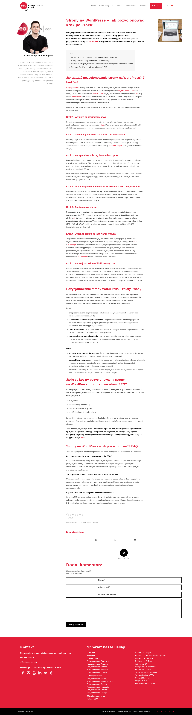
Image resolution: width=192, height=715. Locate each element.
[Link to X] (169, 711)
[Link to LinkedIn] (165, 711)
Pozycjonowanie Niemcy (97, 679)
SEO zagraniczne (94, 676)
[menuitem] (94, 6)
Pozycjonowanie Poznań (97, 667)
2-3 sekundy (83, 257)
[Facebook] (22, 673)
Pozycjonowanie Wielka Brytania (100, 681)
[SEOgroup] (31, 6)
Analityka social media (144, 669)
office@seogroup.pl (29, 662)
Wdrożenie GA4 (141, 664)
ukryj (71, 53)
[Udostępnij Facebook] (76, 540)
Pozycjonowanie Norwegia (98, 690)
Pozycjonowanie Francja (97, 693)
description (76, 97)
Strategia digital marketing (146, 672)
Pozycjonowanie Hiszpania (98, 687)
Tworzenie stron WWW (144, 675)
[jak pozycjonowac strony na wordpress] (170, 30)
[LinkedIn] (39, 673)
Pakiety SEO (92, 699)
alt (74, 218)
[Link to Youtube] (161, 711)
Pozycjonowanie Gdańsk (97, 672)
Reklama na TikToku (143, 661)
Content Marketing (142, 678)
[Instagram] (28, 673)
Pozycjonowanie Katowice (97, 669)
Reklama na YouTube (144, 658)
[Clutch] (51, 673)
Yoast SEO (129, 91)
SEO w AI (91, 653)
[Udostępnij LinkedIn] (115, 540)
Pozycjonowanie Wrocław (97, 664)
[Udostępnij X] (96, 540)
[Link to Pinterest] (173, 711)
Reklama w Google (143, 653)
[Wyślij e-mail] (135, 540)
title (137, 94)
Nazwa (101, 580)
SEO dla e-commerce (96, 696)
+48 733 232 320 (27, 657)
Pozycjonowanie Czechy (97, 684)
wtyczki (121, 91)
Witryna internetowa (107, 594)
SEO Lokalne (92, 658)
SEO (102, 125)
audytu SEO (98, 94)
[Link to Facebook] (157, 711)
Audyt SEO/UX (141, 681)
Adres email (104, 587)
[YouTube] (34, 673)
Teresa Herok (92, 523)
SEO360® (91, 655)
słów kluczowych (115, 145)
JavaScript (71, 245)
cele (82, 438)
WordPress (93, 41)
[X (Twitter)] (45, 673)
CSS (135, 242)
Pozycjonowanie (73, 88)
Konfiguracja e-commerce (145, 667)
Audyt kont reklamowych (145, 683)
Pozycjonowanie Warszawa (98, 661)
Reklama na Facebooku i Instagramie (150, 655)
